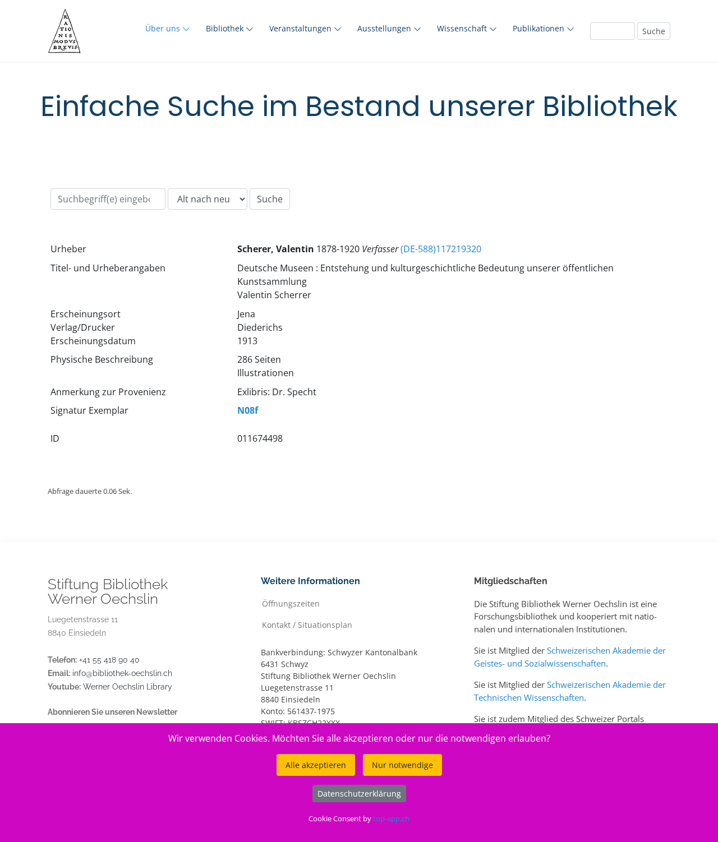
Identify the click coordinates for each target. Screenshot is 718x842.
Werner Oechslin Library (127, 686)
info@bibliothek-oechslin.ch (122, 673)
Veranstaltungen (301, 28)
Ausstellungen (385, 28)
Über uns (163, 28)
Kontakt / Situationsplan (307, 624)
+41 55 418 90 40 (109, 659)
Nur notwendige (402, 765)
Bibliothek (226, 28)
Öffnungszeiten (291, 603)
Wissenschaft (463, 28)
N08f (247, 410)
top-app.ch (391, 818)
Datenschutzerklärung (359, 793)
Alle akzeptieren (316, 765)
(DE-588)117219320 (441, 249)
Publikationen (540, 28)
